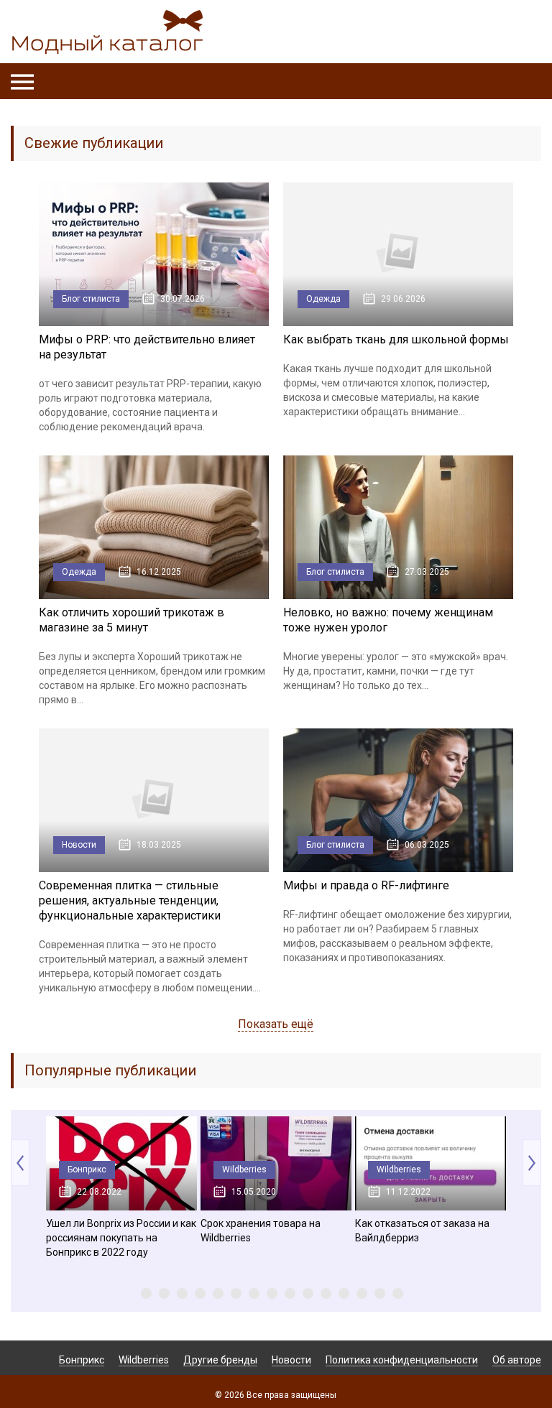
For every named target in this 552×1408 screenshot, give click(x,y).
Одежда (323, 299)
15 (397, 1293)
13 (361, 1293)
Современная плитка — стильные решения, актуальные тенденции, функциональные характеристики (130, 900)
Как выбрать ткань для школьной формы (396, 339)
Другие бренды (220, 1360)
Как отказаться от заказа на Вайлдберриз (422, 1230)
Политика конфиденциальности (402, 1360)
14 (379, 1293)
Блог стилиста (91, 299)
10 (308, 1293)
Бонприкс (87, 1169)
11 (326, 1293)
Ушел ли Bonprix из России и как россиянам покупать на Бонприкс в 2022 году (121, 1238)
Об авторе (516, 1360)
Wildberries (244, 1169)
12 (344, 1293)
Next (532, 1162)
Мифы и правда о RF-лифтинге (366, 885)
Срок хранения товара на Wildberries (261, 1230)
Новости (79, 845)
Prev (20, 1162)
